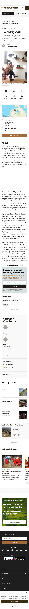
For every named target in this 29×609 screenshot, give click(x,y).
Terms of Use (19, 290)
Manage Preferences (14, 606)
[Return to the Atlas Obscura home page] (10, 8)
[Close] (27, 593)
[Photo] (23, 392)
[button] (6, 91)
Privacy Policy (12, 290)
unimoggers (6, 346)
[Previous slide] (4, 66)
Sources (5, 374)
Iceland (21, 146)
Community (6, 583)
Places (4, 568)
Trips (3, 578)
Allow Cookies (14, 601)
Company (5, 588)
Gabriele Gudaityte (11, 46)
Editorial (5, 573)
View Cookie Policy (23, 598)
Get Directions (14, 135)
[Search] (23, 8)
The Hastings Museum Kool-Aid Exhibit (11, 472)
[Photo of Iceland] (6, 432)
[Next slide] (24, 66)
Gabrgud (6, 334)
